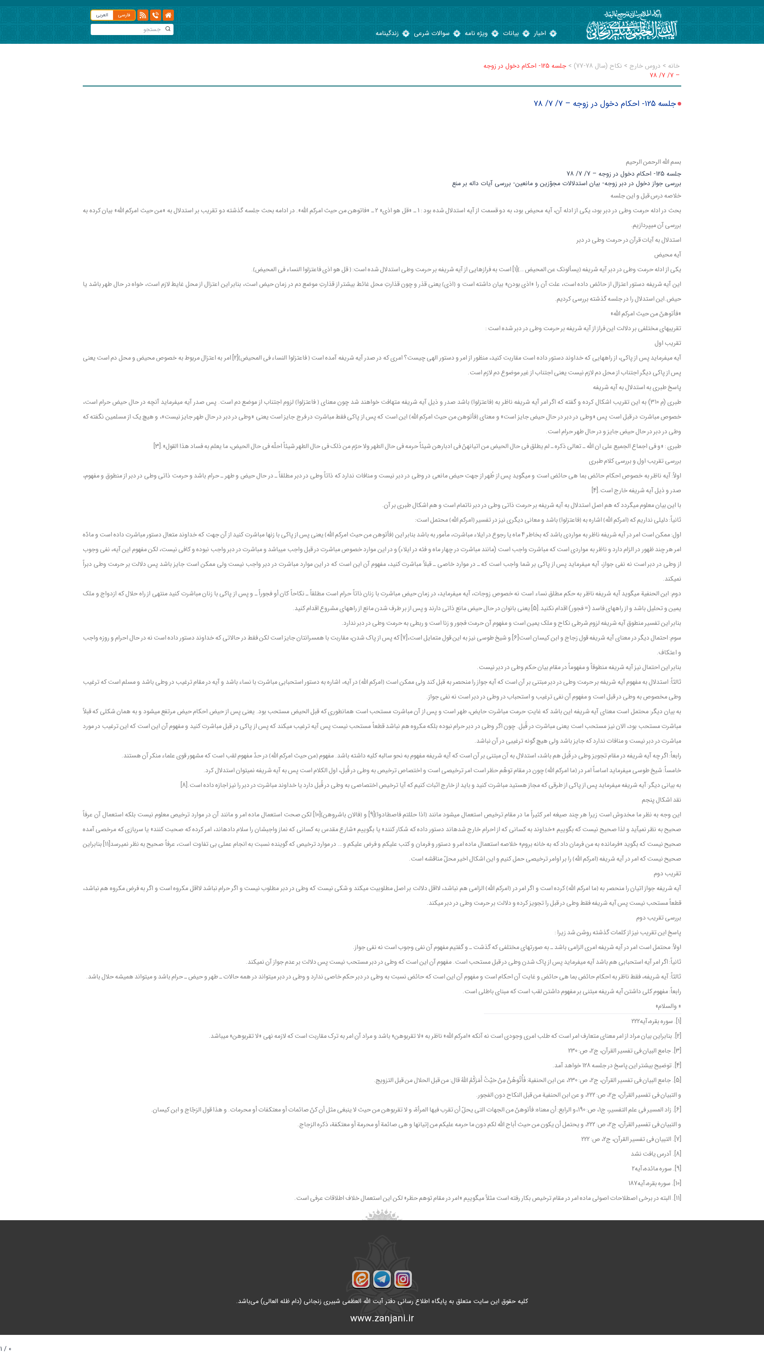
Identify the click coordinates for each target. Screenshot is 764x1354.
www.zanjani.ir (382, 1319)
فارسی (124, 15)
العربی (102, 15)
